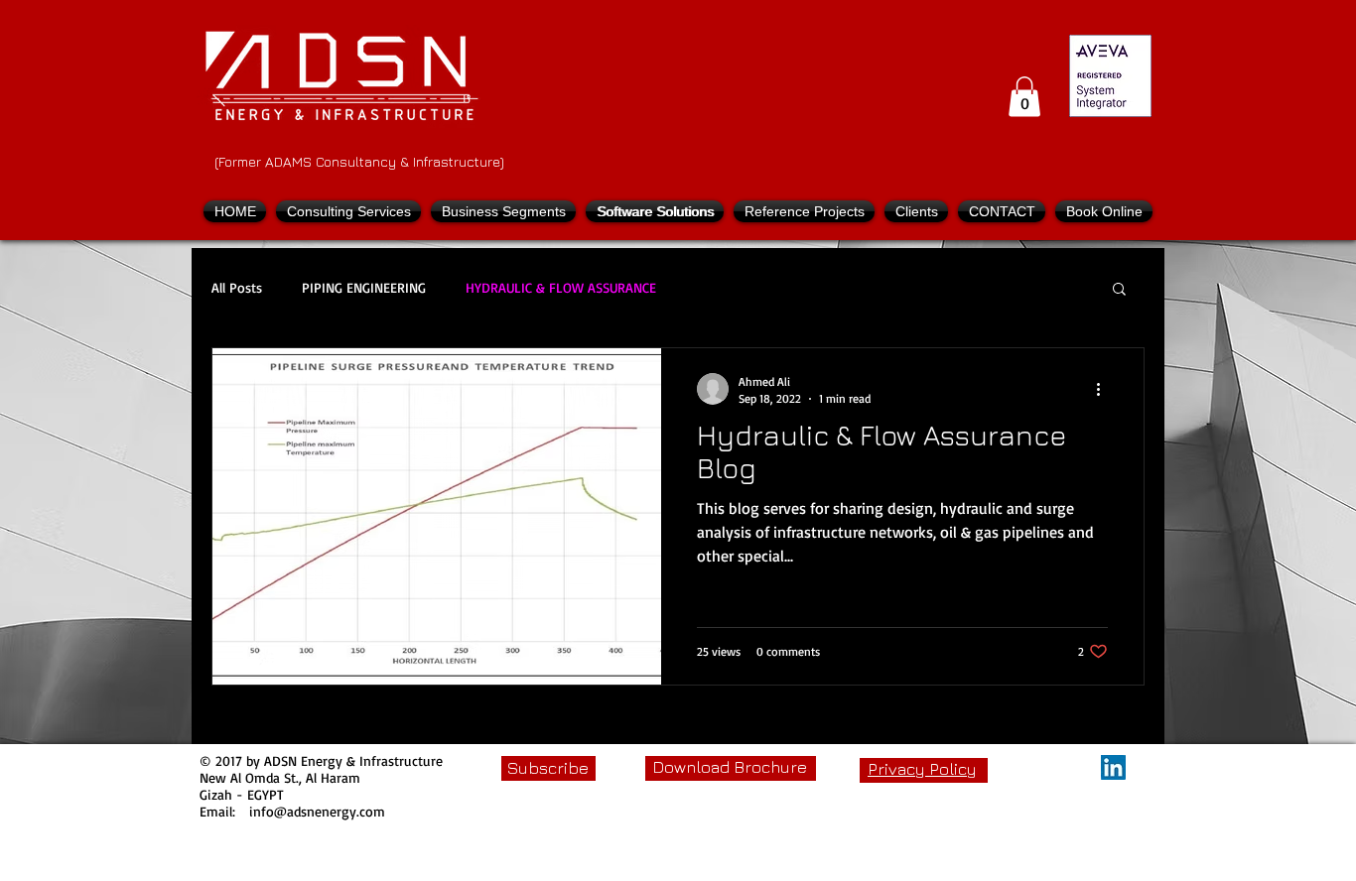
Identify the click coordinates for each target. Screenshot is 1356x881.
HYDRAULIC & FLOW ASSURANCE (561, 287)
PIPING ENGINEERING (364, 287)
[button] (1024, 96)
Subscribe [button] (548, 768)
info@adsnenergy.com (317, 811)
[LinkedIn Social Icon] (1113, 767)
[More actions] (1105, 389)
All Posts (236, 287)
